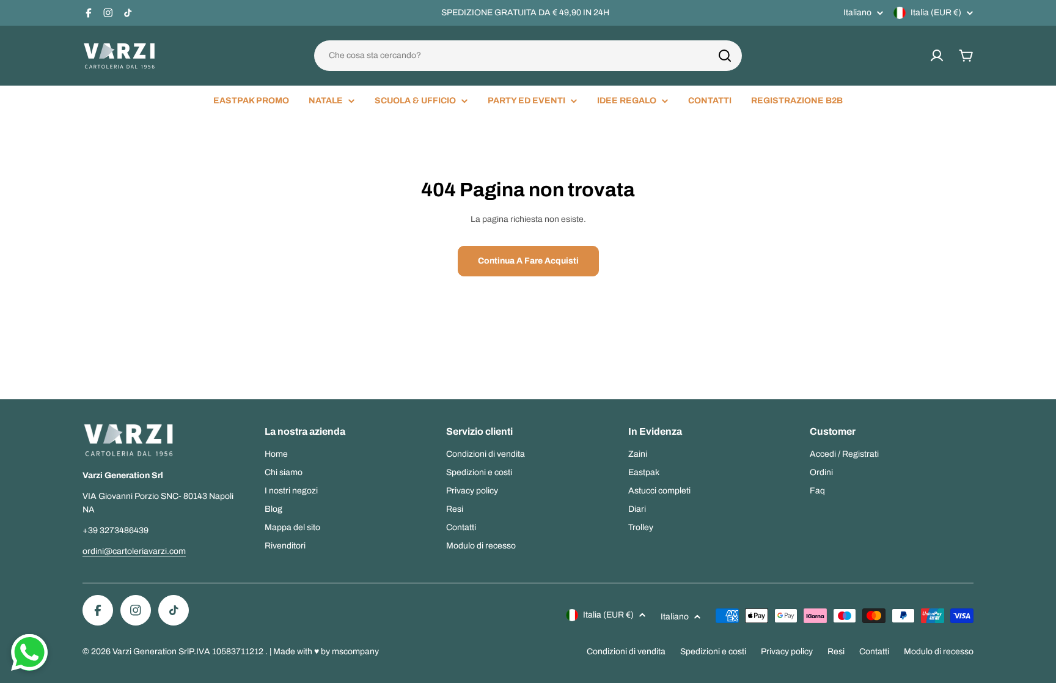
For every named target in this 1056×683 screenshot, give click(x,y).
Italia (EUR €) (936, 12)
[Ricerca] (724, 55)
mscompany (355, 651)
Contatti (874, 651)
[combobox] (528, 55)
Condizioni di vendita (626, 651)
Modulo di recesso (939, 651)
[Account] (937, 55)
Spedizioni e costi (713, 651)
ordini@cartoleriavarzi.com (134, 551)
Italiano (857, 13)
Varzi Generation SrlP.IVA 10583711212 (188, 651)
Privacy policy (787, 651)
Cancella (717, 55)
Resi (836, 651)
